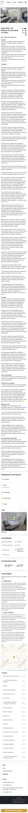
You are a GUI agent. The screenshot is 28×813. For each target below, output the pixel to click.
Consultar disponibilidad (15, 810)
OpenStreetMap (15, 670)
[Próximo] (25, 510)
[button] (14, 657)
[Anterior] (23, 510)
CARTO (25, 670)
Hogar (3, 768)
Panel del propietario (7, 771)
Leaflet (9, 670)
